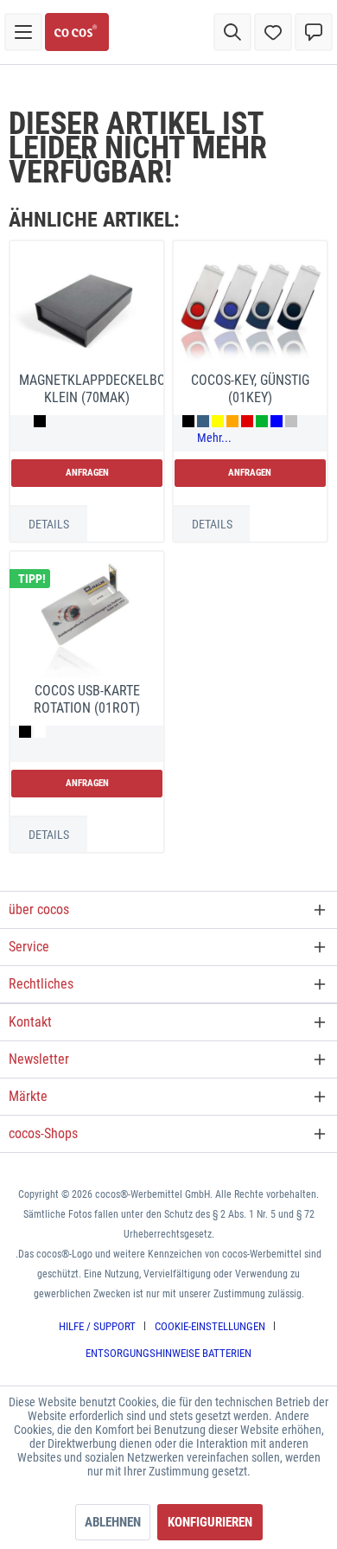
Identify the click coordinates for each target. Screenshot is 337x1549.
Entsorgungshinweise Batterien (168, 1353)
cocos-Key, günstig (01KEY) (250, 389)
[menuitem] (23, 32)
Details (49, 524)
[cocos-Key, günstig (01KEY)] (250, 309)
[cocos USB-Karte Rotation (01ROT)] (86, 619)
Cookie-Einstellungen (210, 1326)
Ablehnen (113, 1522)
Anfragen (87, 472)
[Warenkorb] (314, 32)
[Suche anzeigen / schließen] (232, 32)
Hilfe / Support (97, 1326)
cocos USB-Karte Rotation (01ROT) (87, 699)
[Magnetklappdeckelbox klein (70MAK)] (86, 309)
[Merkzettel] (273, 32)
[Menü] (23, 32)
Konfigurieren (210, 1522)
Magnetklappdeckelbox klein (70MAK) (91, 389)
